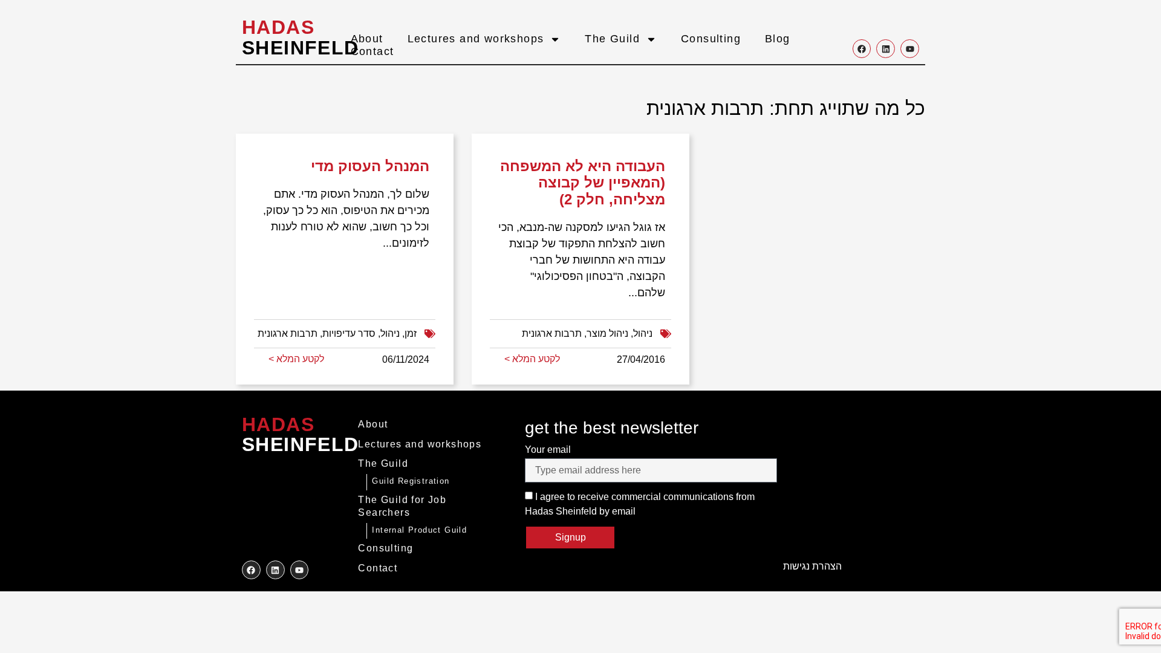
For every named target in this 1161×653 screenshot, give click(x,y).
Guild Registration (410, 481)
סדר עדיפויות (349, 333)
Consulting (711, 39)
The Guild (612, 39)
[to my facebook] (251, 569)
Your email (548, 449)
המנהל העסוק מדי (370, 166)
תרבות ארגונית (287, 333)
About (367, 39)
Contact (372, 51)
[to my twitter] (275, 569)
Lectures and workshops (476, 39)
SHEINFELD (300, 37)
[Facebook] (862, 48)
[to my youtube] (299, 569)
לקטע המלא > (296, 359)
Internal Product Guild (419, 529)
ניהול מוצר (607, 333)
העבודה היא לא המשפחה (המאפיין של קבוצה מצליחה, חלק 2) (582, 182)
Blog (777, 39)
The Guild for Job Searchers (402, 506)
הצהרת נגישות (812, 566)
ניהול (390, 333)
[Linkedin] (885, 48)
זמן (411, 333)
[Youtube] (909, 48)
